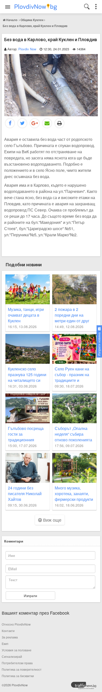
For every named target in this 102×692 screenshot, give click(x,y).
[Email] (47, 123)
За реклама (10, 637)
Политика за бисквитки (18, 676)
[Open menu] (8, 7)
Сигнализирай (12, 656)
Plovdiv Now (27, 49)
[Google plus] (34, 123)
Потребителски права (17, 663)
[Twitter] (22, 123)
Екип (5, 643)
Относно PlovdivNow (16, 624)
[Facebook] (9, 123)
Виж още (51, 519)
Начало (11, 20)
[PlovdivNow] (85, 687)
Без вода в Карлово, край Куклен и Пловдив (35, 26)
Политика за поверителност (22, 669)
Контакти (8, 631)
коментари (13, 541)
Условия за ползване (16, 650)
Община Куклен (32, 20)
